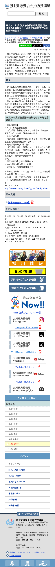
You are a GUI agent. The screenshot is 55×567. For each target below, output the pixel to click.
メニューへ (27, 563)
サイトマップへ (42, 563)
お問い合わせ (15, 555)
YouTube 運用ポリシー (26, 367)
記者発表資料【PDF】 (19, 202)
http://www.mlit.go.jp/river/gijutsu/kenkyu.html (27, 188)
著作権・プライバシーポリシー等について (27, 552)
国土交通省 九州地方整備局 (27, 6)
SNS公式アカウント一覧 (27, 312)
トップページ (12, 563)
